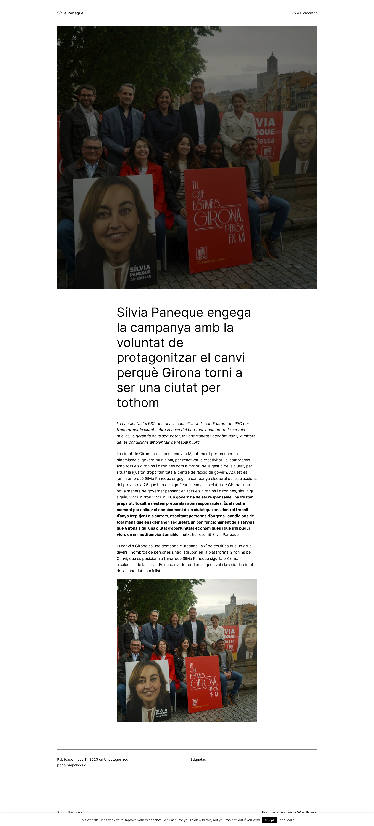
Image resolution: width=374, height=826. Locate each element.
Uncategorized (116, 759)
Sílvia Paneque (70, 13)
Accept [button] (269, 820)
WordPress (307, 812)
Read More (285, 820)
